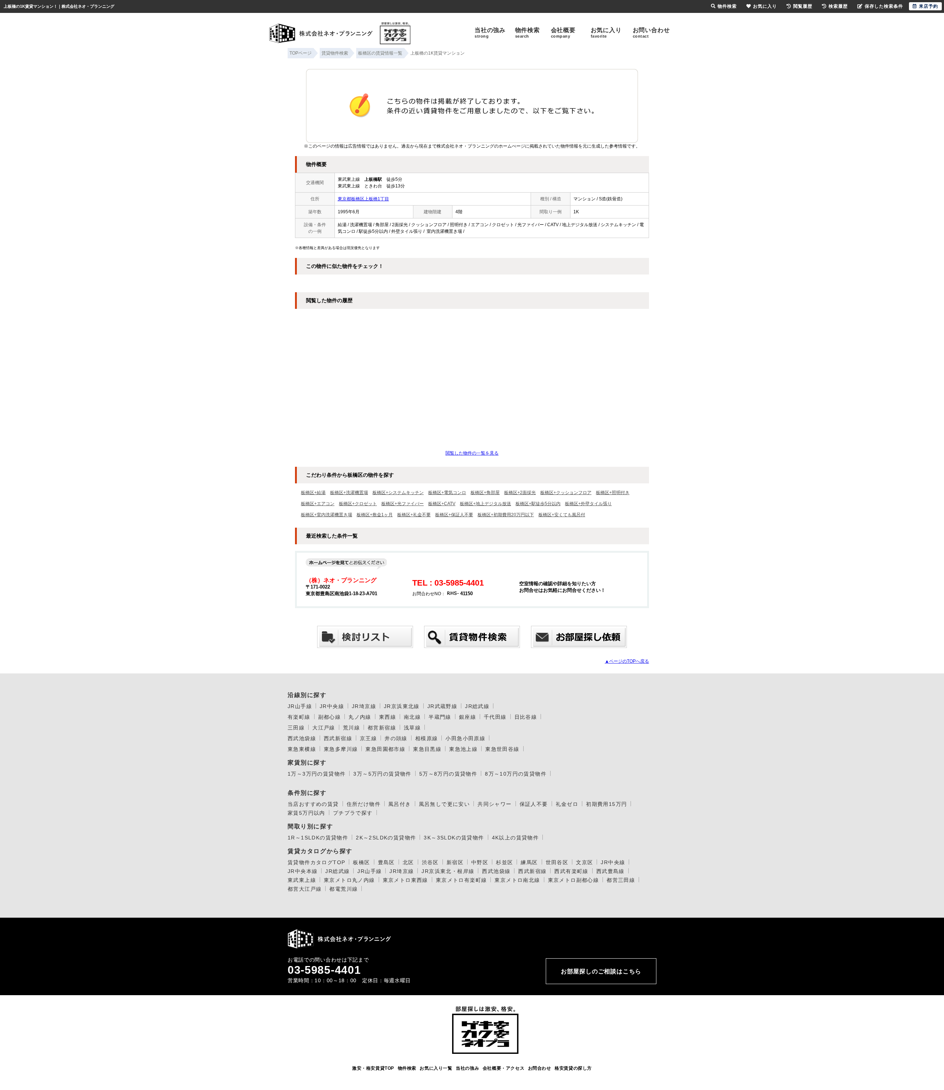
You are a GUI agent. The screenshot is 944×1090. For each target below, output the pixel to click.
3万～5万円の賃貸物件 (382, 774)
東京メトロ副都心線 (573, 880)
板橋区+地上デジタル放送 (485, 503)
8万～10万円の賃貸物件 (515, 774)
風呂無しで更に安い (444, 804)
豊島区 (386, 862)
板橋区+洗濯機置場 (349, 492)
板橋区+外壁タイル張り (588, 503)
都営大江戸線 (305, 889)
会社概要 (563, 32)
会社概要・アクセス (503, 1068)
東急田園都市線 (385, 749)
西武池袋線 (302, 738)
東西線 (387, 717)
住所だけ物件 (364, 804)
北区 (408, 862)
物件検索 (527, 32)
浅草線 (412, 728)
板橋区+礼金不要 (414, 514)
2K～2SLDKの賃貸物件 (386, 838)
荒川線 (351, 728)
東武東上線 (302, 880)
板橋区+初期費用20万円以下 (506, 514)
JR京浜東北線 (402, 706)
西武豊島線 (610, 871)
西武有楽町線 (571, 871)
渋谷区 (430, 862)
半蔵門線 (439, 717)
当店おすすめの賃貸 (313, 804)
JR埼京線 (364, 706)
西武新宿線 (338, 738)
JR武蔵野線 (442, 706)
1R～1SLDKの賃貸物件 (318, 838)
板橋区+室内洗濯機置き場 (326, 514)
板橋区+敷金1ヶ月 (375, 514)
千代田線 (495, 717)
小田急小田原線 (465, 738)
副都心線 (329, 717)
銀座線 (467, 717)
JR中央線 (332, 706)
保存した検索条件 (884, 6)
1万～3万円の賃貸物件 (317, 774)
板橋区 (361, 862)
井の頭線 (396, 738)
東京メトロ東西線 (405, 880)
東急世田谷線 (502, 749)
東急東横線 (302, 749)
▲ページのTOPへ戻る (627, 661)
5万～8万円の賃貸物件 (448, 774)
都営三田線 (621, 880)
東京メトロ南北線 (517, 880)
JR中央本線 (302, 871)
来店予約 (928, 6)
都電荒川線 (343, 889)
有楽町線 (299, 717)
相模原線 (426, 738)
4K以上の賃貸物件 (515, 838)
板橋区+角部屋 (485, 492)
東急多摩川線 (341, 749)
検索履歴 (838, 6)
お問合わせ (539, 1068)
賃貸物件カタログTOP (316, 862)
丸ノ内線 (359, 717)
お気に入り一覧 (436, 1068)
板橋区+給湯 (313, 492)
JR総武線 (477, 706)
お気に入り (606, 32)
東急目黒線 (427, 749)
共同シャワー (494, 804)
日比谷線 (525, 717)
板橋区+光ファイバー (402, 503)
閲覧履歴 (802, 6)
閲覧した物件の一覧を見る (472, 453)
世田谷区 (557, 862)
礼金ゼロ (567, 804)
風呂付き (399, 804)
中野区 (479, 862)
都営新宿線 (382, 728)
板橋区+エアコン (317, 503)
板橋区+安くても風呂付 (561, 514)
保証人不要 (534, 804)
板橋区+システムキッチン (398, 492)
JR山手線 (300, 706)
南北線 (412, 717)
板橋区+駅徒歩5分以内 (538, 503)
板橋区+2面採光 (520, 492)
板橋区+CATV (441, 503)
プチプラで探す (353, 813)
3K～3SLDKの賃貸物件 (454, 838)
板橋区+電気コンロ (447, 492)
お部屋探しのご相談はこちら (601, 971)
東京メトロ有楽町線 (461, 880)
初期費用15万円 (606, 804)
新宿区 (455, 862)
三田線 (296, 728)
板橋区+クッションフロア (565, 492)
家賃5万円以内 (306, 813)
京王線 (368, 738)
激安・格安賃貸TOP (373, 1068)
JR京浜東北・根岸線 (447, 871)
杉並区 (504, 862)
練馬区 (529, 862)
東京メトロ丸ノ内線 (349, 880)
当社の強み (490, 32)
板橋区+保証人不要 (454, 514)
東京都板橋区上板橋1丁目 (363, 198)
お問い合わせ (651, 32)
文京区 (584, 862)
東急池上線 (463, 749)
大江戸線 (323, 728)
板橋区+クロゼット (358, 503)
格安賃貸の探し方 (573, 1068)
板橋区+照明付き (612, 492)
